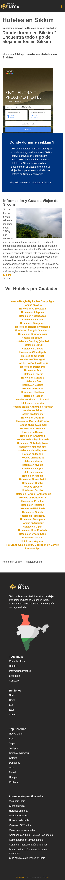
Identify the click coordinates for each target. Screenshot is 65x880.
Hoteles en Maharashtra (32, 446)
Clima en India (17, 806)
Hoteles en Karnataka (32, 428)
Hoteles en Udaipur (32, 523)
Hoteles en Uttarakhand (32, 534)
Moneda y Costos (18, 815)
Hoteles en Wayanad (32, 541)
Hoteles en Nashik (32, 476)
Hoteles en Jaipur (33, 410)
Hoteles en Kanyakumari (32, 425)
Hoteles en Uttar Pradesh (32, 530)
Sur (11, 705)
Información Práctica (20, 671)
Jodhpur (13, 748)
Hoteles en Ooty (32, 486)
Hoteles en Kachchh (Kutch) (32, 421)
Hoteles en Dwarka (32, 374)
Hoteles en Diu (32, 370)
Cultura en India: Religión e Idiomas (28, 844)
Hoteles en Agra (32, 305)
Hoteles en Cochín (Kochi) (33, 363)
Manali (12, 772)
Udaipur (13, 777)
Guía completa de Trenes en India (27, 858)
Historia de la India (19, 820)
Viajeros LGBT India (20, 825)
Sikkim (7, 275)
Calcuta (13, 758)
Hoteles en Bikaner (32, 337)
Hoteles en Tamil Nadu (32, 515)
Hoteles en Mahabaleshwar (32, 443)
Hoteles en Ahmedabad (32, 308)
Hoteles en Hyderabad (32, 403)
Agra (11, 738)
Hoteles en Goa (32, 381)
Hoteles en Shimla (32, 512)
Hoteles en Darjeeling (32, 367)
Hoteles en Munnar (32, 461)
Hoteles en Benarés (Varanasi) (32, 327)
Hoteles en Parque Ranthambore (32, 494)
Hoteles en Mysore (32, 465)
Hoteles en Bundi (32, 345)
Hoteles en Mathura (32, 457)
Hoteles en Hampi (32, 388)
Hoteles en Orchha (32, 490)
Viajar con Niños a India (22, 830)
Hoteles (13, 666)
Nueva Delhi (16, 733)
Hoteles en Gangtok (32, 377)
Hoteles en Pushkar (32, 501)
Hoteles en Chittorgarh (33, 359)
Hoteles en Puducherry (32, 497)
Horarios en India (18, 810)
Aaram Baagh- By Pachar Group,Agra (32, 301)
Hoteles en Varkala (32, 537)
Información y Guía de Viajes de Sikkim (30, 202)
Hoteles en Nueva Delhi (32, 479)
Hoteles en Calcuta (32, 348)
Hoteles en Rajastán (32, 505)
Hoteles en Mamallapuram (32, 450)
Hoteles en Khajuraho (32, 436)
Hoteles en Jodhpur (32, 417)
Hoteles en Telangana (32, 519)
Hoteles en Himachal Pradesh (32, 399)
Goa (11, 767)
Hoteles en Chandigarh (32, 352)
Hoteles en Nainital (32, 472)
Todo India (20, 877)
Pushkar (13, 782)
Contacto (14, 680)
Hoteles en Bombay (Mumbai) (32, 341)
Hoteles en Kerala (32, 432)
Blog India (14, 676)
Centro (12, 714)
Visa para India (17, 801)
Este (11, 709)
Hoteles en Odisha (32, 483)
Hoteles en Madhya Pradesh (32, 439)
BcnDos (46, 877)
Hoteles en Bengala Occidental (32, 330)
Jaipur (12, 743)
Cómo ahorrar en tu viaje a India (26, 840)
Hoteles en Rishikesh (32, 508)
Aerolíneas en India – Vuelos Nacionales (31, 835)
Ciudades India (17, 661)
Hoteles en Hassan (32, 396)
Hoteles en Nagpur (32, 468)
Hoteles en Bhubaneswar (32, 334)
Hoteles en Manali (32, 454)
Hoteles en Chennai (32, 356)
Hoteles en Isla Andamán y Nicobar (33, 406)
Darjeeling (14, 762)
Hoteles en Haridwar (32, 392)
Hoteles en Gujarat (32, 385)
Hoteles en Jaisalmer (32, 414)
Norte (12, 695)
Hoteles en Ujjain (32, 526)
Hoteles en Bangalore (32, 323)
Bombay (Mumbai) (19, 753)
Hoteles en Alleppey (32, 312)
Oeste (12, 700)
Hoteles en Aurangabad (32, 316)
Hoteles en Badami (32, 319)
